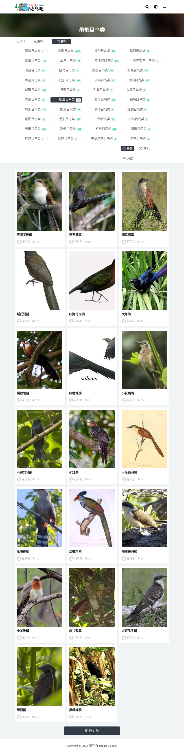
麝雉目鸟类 (31, 51)
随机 (146, 148)
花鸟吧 (26, 242)
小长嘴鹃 (128, 393)
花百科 (38, 41)
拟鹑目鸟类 (132, 89)
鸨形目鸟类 (31, 99)
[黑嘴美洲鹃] (39, 201)
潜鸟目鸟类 (134, 119)
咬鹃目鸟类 (31, 70)
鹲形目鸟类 (100, 109)
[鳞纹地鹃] (39, 360)
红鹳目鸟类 (133, 109)
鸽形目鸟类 (66, 80)
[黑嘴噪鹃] (92, 676)
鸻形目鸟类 (135, 80)
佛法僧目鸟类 (102, 60)
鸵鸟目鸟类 (136, 138)
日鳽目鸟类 (66, 89)
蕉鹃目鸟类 (31, 80)
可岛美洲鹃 (129, 472)
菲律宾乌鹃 (24, 472)
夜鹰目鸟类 (134, 70)
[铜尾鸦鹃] (144, 201)
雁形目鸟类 (102, 128)
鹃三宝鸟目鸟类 (142, 60)
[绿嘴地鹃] (92, 360)
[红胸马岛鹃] (92, 280)
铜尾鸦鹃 (128, 234)
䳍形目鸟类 (137, 128)
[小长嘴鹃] (144, 360)
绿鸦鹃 (21, 710)
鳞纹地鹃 (23, 393)
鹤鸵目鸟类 (31, 138)
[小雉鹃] (92, 439)
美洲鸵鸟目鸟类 (100, 138)
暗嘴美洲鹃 (129, 551)
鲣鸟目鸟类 (136, 99)
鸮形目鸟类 (32, 128)
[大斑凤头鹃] (144, 597)
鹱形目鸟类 (66, 119)
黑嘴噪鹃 (75, 710)
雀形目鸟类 (65, 51)
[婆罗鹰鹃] (92, 201)
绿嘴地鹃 (75, 393)
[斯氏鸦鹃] (39, 280)
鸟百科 (61, 41)
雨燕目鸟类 (99, 70)
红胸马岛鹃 (77, 314)
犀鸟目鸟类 (66, 60)
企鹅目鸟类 (100, 119)
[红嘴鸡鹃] (92, 518)
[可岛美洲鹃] (144, 439)
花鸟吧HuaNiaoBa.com (103, 745)
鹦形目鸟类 (101, 51)
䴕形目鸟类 (32, 60)
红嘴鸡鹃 (75, 551)
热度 (129, 158)
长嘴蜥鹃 (23, 551)
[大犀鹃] (144, 280)
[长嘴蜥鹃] (39, 518)
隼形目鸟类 (136, 51)
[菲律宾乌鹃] (39, 439)
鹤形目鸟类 (32, 89)
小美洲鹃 (23, 631)
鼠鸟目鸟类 (65, 70)
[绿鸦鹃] (39, 676)
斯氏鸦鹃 (23, 314)
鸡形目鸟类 (67, 128)
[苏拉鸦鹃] (92, 597)
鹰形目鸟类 (101, 99)
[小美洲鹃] (39, 597)
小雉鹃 (73, 472)
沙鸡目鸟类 (100, 80)
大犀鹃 (126, 314)
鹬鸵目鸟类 (64, 138)
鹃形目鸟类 (66, 99)
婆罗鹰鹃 (75, 234)
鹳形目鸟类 (66, 109)
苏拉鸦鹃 (75, 631)
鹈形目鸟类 (32, 109)
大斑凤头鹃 (129, 631)
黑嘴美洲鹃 (24, 234)
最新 (129, 148)
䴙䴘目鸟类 (31, 119)
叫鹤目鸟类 (99, 89)
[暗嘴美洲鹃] (144, 518)
